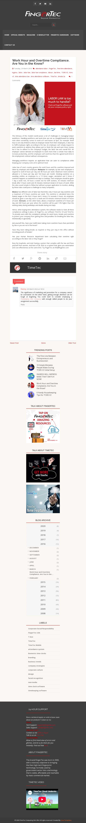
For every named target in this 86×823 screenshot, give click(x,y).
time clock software (36, 686)
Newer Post (14, 343)
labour (50, 72)
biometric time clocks (37, 653)
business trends (34, 661)
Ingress (15, 72)
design (31, 674)
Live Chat (40, 735)
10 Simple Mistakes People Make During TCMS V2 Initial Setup (46, 367)
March (33, 569)
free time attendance (64, 68)
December (34, 548)
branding (31, 657)
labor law (27, 72)
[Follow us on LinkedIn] (50, 4)
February (34, 578)
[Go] (54, 25)
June (32, 562)
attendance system (36, 649)
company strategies (36, 666)
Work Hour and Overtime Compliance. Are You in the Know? (47, 386)
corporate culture (35, 670)
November (34, 551)
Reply (23, 304)
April (32, 565)
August (33, 558)
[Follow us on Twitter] (40, 4)
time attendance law (22, 76)
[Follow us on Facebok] (35, 4)
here (46, 745)
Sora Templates (66, 820)
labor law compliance (39, 72)
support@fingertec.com (46, 725)
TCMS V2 (64, 72)
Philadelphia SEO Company (31, 299)
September (35, 555)
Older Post (72, 343)
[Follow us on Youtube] (45, 4)
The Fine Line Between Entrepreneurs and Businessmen (46, 358)
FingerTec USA (34, 633)
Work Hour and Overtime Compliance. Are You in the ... (41, 573)
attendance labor (42, 68)
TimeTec (54, 76)
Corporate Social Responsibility (41, 628)
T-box (30, 637)
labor (21, 72)
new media (32, 682)
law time (57, 72)
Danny (23, 289)
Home (43, 343)
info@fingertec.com (45, 727)
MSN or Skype (43, 732)
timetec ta (62, 76)
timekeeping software (37, 690)
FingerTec (52, 68)
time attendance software (40, 76)
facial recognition (35, 678)
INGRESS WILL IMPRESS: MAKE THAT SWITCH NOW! (47, 376)
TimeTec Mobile (34, 645)
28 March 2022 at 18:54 (35, 289)
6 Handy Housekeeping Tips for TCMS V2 (46, 393)
